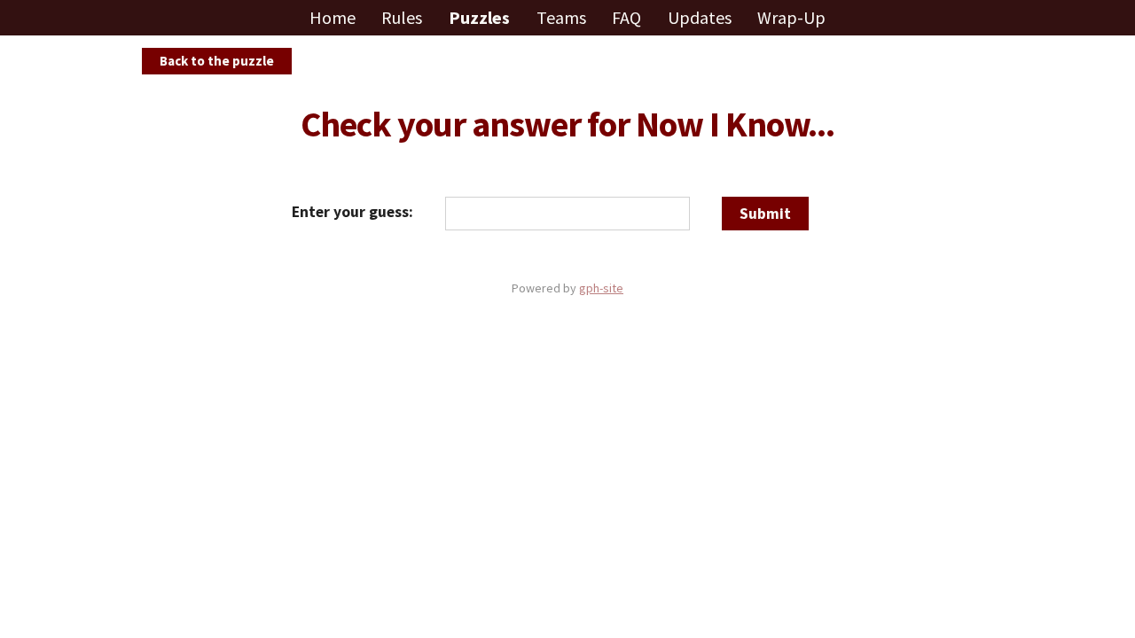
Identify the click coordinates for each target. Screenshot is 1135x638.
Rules (403, 17)
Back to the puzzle (217, 60)
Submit (765, 213)
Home (334, 17)
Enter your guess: (352, 212)
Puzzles (481, 17)
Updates (701, 17)
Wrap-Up (791, 17)
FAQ (628, 17)
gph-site (601, 288)
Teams (563, 17)
